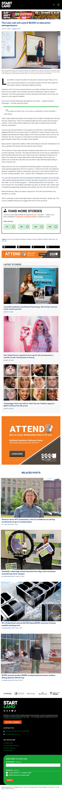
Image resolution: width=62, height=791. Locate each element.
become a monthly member (26, 217)
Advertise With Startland (10, 745)
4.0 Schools (9, 239)
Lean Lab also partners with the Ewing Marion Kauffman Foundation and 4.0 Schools (32, 178)
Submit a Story (8, 750)
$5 (7, 226)
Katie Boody (52, 239)
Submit (10, 780)
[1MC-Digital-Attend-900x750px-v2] (31, 417)
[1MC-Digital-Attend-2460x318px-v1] (31, 254)
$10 (21, 226)
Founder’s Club (8, 743)
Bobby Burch (16, 29)
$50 (50, 226)
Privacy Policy (51, 787)
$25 (36, 226)
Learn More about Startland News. (12, 718)
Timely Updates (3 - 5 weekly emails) (19, 772)
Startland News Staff (8, 576)
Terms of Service (10, 788)
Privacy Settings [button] (42, 787)
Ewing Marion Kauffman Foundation (22, 239)
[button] (54, 5)
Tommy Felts (6, 524)
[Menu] (58, 5)
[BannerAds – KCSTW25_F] (31, 14)
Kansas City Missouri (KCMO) (40, 239)
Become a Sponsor (9, 748)
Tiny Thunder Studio (32, 787)
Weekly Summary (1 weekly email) (18, 775)
